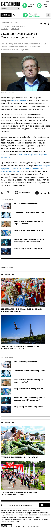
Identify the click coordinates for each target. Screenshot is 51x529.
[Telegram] (45, 23)
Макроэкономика (19, 26)
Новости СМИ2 (7, 267)
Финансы (4, 29)
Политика (15, 29)
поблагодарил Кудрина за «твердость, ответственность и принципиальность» (25, 168)
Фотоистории (7, 275)
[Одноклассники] (48, 23)
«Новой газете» (18, 100)
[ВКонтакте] (41, 23)
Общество (5, 26)
